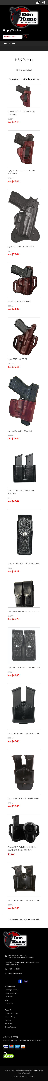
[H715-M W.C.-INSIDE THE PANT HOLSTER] (24, 95)
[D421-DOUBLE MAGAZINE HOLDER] (24, 706)
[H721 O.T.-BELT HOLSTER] (24, 280)
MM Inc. (38, 1071)
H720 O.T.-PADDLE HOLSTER (21, 247)
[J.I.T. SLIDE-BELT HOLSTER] (24, 401)
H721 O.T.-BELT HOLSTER (19, 301)
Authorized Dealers (11, 993)
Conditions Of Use (11, 1013)
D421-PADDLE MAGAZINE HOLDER (23, 798)
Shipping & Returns (11, 990)
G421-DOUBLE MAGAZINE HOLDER (23, 900)
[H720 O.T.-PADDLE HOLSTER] (24, 216)
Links (6, 1000)
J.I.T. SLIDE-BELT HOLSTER (20, 431)
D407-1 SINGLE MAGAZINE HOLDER (24, 564)
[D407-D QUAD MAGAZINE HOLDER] (24, 593)
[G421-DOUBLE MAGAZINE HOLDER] (24, 879)
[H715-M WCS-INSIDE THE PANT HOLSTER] (24, 148)
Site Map (8, 1020)
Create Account (10, 1027)
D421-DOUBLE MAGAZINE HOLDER (23, 733)
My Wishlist (9, 1023)
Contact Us (9, 1003)
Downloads (9, 996)
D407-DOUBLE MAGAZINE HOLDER (24, 668)
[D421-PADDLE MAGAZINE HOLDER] (24, 772)
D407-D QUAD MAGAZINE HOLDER (23, 611)
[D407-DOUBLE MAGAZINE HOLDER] (24, 645)
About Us (8, 1010)
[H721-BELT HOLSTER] (24, 336)
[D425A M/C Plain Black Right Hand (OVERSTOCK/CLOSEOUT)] (24, 828)
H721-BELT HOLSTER (17, 359)
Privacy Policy (10, 1017)
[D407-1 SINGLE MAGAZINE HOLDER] (24, 534)
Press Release (10, 986)
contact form (19, 962)
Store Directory (31, 1076)
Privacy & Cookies (18, 1076)
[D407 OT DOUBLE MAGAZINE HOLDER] (24, 466)
